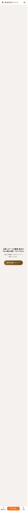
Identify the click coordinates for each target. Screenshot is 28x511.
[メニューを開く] (24, 2)
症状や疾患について (13, 262)
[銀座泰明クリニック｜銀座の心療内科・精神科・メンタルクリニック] (10, 2)
